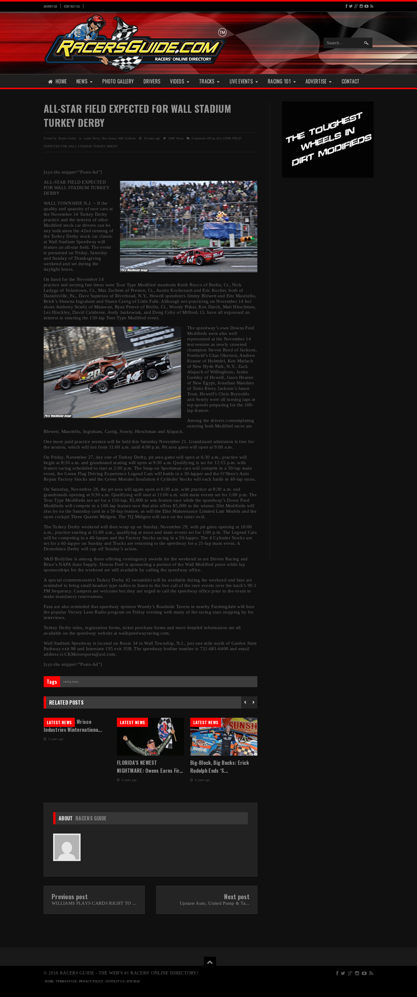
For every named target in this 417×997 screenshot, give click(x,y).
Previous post (70, 896)
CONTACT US (115, 981)
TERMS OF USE (66, 981)
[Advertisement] (328, 277)
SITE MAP (133, 981)
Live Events (241, 81)
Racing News (70, 681)
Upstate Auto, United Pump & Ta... (214, 903)
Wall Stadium (127, 138)
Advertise (50, 6)
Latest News (92, 138)
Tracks (207, 81)
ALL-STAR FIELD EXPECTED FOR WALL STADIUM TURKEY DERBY (137, 115)
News (81, 81)
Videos (177, 81)
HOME (49, 981)
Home (61, 81)
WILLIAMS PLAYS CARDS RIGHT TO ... (94, 903)
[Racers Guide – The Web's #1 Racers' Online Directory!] (136, 42)
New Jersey (109, 138)
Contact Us (72, 6)
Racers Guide (91, 818)
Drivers (151, 81)
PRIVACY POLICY (91, 981)
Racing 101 (279, 81)
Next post (236, 896)
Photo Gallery (118, 81)
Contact (351, 81)
